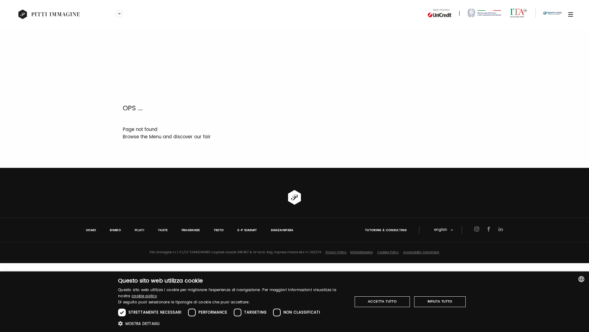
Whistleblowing (361, 252)
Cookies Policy (388, 252)
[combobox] (581, 279)
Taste (163, 230)
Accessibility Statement (421, 252)
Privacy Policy (336, 252)
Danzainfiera (282, 230)
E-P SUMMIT (247, 230)
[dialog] (294, 301)
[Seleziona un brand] (119, 14)
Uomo (91, 230)
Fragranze (191, 230)
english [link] (440, 230)
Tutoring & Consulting (386, 230)
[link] (49, 14)
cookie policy (144, 296)
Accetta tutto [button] (382, 301)
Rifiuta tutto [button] (440, 301)
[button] (231, 323)
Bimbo (115, 230)
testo (219, 230)
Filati (139, 230)
